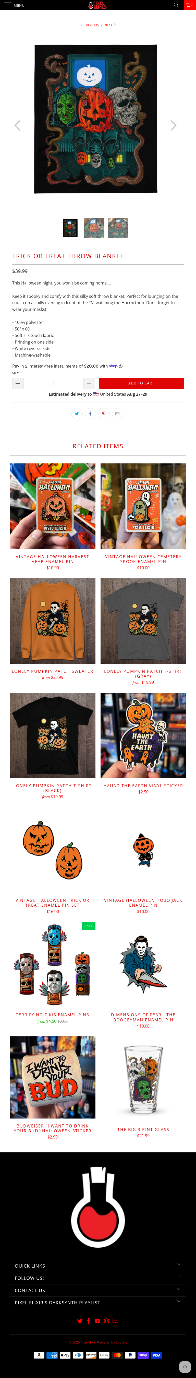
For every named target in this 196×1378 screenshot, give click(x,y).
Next (109, 25)
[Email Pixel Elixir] (115, 1321)
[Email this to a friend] (117, 413)
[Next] (172, 125)
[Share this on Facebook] (90, 413)
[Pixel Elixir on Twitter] (80, 1321)
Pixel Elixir (87, 1342)
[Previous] (18, 125)
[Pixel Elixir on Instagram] (107, 1321)
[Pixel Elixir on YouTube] (98, 1321)
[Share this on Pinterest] (104, 413)
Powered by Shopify (112, 1342)
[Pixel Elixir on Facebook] (89, 1321)
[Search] (178, 5)
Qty (15, 372)
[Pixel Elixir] (98, 5)
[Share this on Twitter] (77, 413)
